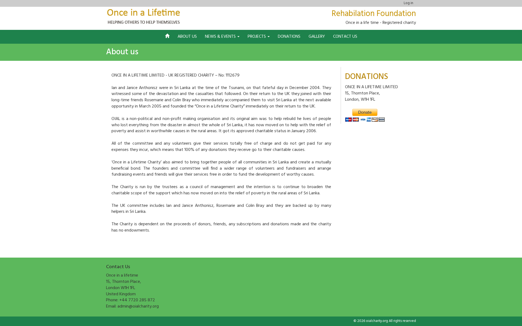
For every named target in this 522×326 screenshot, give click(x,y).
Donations (289, 36)
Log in (408, 3)
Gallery (317, 36)
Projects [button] (257, 36)
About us (187, 36)
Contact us (345, 36)
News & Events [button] (221, 36)
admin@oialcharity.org (138, 306)
